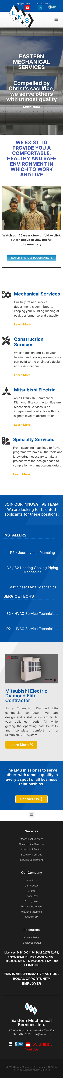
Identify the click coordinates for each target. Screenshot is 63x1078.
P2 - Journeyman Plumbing (32, 553)
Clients (31, 890)
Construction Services (31, 844)
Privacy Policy (31, 937)
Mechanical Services (31, 838)
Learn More (22, 375)
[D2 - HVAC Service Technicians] (32, 622)
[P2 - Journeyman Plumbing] (32, 546)
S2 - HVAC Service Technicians (32, 614)
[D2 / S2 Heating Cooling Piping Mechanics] (32, 561)
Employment (31, 901)
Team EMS (32, 895)
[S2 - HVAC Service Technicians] (32, 607)
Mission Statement (31, 911)
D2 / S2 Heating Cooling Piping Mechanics (32, 570)
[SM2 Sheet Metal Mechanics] (32, 580)
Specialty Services (31, 854)
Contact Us (31, 916)
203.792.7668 (43, 3)
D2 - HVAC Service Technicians (32, 629)
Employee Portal (31, 942)
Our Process (31, 885)
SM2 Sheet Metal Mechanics (32, 587)
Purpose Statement (32, 906)
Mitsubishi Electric (31, 849)
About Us (31, 880)
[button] (56, 19)
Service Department (31, 859)
